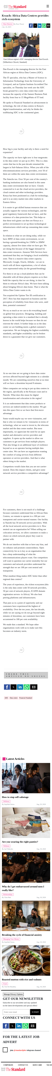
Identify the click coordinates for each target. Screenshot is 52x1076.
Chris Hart (7, 897)
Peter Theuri (20, 24)
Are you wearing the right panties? (20, 841)
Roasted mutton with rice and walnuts (21, 979)
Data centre (14, 698)
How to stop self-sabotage (15, 797)
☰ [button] (47, 6)
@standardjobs (19, 1050)
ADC (6, 698)
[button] (31, 25)
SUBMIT (35, 1012)
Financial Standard (25, 698)
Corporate (8, 1065)
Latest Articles (15, 758)
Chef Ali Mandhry (10, 987)
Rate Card (37, 1065)
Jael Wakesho (8, 849)
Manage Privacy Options (13, 994)
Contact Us (23, 1065)
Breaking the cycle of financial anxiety (22, 934)
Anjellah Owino (9, 804)
